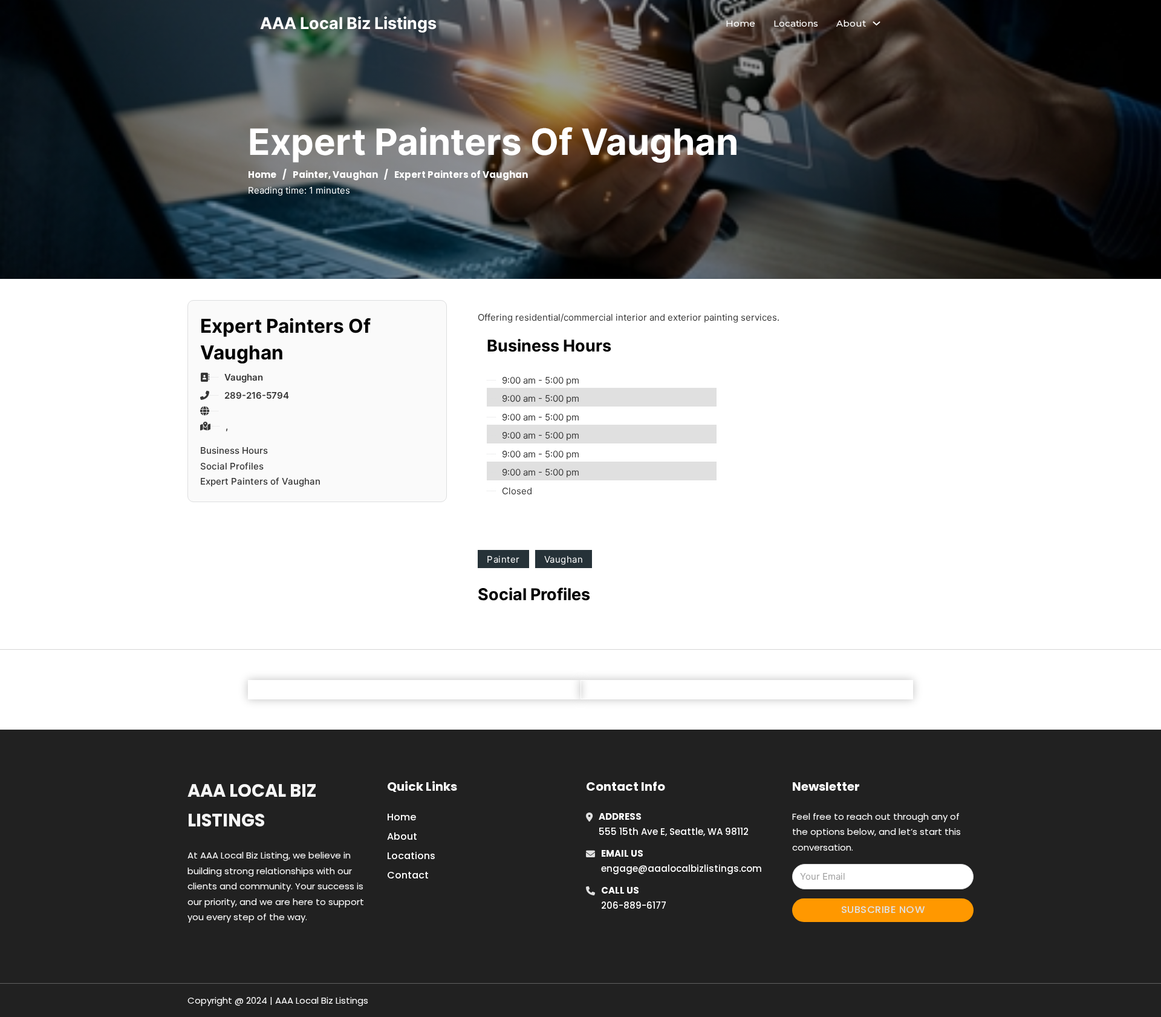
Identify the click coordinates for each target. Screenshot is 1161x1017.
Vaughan (355, 174)
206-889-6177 (633, 905)
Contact (408, 875)
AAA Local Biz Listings (348, 23)
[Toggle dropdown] (876, 23)
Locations (795, 23)
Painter (310, 174)
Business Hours (234, 450)
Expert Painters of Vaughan (260, 481)
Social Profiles (232, 466)
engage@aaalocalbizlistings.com (681, 868)
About (402, 836)
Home (740, 23)
